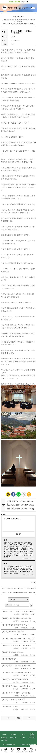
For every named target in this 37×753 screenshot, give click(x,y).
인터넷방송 (13, 735)
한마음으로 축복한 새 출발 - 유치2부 (15, 672)
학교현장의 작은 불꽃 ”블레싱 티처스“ (16, 611)
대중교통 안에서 (9, 659)
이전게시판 (4, 738)
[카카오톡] (8, 494)
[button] (35, 750)
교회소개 (22, 735)
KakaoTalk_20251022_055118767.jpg (21, 501)
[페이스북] (13, 494)
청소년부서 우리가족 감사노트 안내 (15, 625)
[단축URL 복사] (29, 494)
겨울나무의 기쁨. (10, 706)
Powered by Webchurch (28, 744)
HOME (4, 735)
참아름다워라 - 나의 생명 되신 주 (14, 645)
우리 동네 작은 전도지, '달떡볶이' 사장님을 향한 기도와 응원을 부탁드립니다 (17, 693)
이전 (8, 718)
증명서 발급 (4, 740)
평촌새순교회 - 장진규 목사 (13, 632)
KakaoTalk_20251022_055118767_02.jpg (20, 509)
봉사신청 (22, 738)
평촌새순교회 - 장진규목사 (12, 652)
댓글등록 (18, 534)
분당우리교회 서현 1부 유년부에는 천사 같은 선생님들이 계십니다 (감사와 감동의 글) (17, 638)
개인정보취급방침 (32, 734)
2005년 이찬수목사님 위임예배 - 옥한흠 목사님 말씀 (17, 666)
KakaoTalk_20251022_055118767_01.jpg (20, 505)
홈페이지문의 (31, 738)
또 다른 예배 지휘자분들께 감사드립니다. (16, 618)
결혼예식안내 (13, 738)
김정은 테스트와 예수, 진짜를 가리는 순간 (17, 686)
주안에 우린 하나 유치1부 (12, 700)
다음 (29, 718)
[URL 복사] (23, 494)
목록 (32, 582)
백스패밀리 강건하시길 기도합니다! (15, 679)
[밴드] (18, 494)
